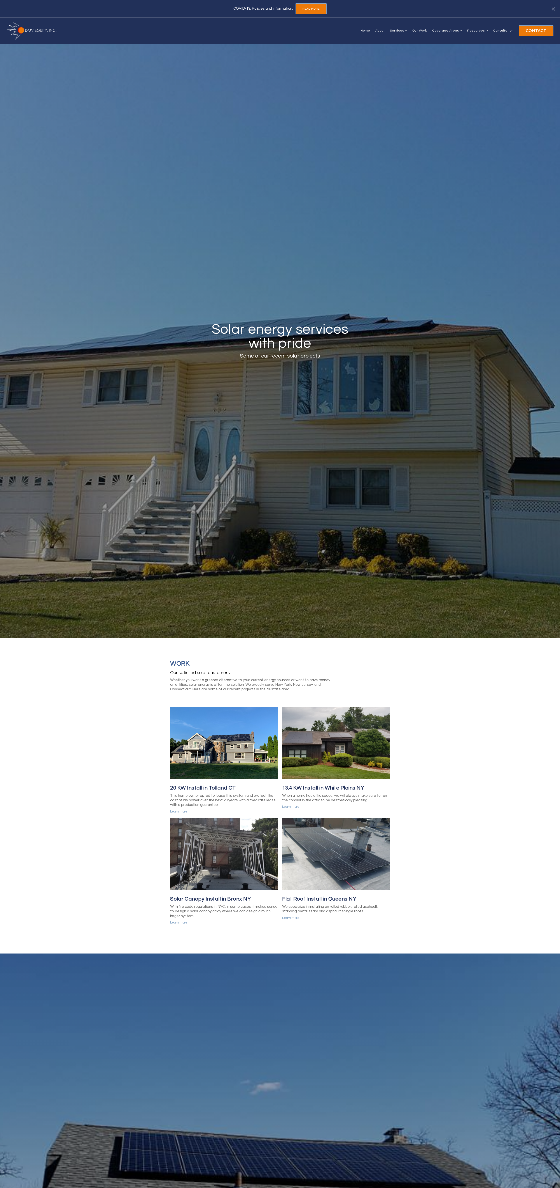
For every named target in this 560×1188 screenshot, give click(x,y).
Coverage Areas (445, 30)
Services (397, 30)
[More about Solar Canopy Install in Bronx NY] (224, 854)
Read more (311, 8)
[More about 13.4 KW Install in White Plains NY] (336, 743)
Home (365, 30)
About (380, 30)
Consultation (503, 30)
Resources (476, 30)
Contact (536, 31)
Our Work (419, 30)
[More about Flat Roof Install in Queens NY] (336, 854)
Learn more (178, 811)
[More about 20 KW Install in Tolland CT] (224, 743)
